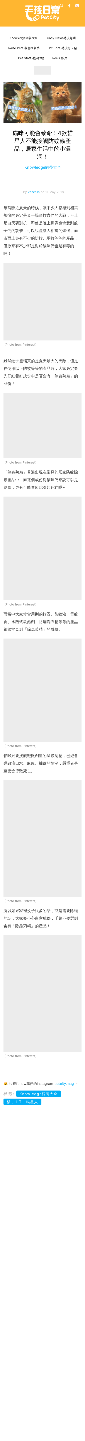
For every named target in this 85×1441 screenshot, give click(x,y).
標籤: (9, 1093)
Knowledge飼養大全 (24, 38)
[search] (62, 6)
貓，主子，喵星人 (22, 1102)
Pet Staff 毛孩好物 (31, 58)
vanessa (34, 192)
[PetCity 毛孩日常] (42, 13)
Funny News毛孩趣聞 (61, 38)
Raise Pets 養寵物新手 (24, 48)
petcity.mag (64, 1083)
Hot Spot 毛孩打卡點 (62, 48)
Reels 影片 (59, 58)
